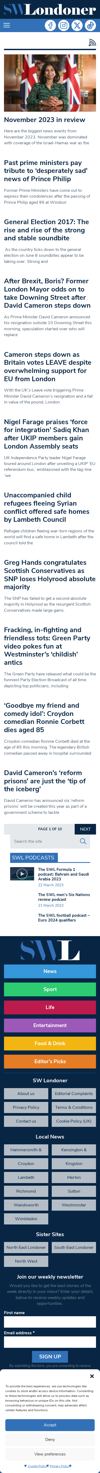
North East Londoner (26, 1247)
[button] (92, 1376)
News (50, 971)
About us (26, 1094)
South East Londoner (74, 1247)
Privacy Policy (60, 1466)
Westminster (74, 1205)
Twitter (77, 25)
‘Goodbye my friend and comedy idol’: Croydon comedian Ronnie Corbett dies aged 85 (44, 718)
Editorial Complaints (74, 1094)
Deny (50, 1439)
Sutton (74, 1191)
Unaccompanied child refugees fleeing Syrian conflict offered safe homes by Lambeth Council (46, 507)
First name (14, 1313)
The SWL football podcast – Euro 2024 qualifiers (64, 918)
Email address (19, 1333)
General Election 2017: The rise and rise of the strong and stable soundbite (46, 230)
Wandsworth (26, 1205)
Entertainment (50, 1025)
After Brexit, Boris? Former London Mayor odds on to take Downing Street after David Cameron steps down (47, 293)
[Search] (83, 841)
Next (85, 829)
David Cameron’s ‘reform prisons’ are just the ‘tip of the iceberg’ (45, 781)
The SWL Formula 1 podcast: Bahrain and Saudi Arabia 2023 (63, 874)
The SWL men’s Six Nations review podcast (64, 897)
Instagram (63, 25)
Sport (50, 989)
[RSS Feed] (91, 42)
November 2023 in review (44, 119)
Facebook (50, 25)
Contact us (26, 1121)
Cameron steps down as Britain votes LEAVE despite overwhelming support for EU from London (47, 367)
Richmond (26, 1191)
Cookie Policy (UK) (73, 1121)
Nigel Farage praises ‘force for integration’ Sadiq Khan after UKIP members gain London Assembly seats (46, 434)
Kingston (74, 1164)
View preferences (50, 1454)
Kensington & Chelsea (74, 1151)
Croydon (26, 1164)
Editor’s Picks (50, 1061)
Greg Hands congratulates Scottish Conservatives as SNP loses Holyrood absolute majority (50, 575)
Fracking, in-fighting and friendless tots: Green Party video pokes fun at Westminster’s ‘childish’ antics (47, 646)
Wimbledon (26, 1219)
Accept (50, 1425)
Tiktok (90, 25)
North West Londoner (26, 1262)
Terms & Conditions (74, 1107)
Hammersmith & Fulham (26, 1151)
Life (50, 1007)
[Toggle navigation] (6, 25)
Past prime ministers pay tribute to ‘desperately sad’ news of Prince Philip (45, 171)
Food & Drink (50, 1043)
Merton (74, 1177)
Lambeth (26, 1177)
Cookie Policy (37, 1466)
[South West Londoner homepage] (50, 9)
